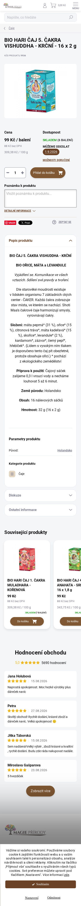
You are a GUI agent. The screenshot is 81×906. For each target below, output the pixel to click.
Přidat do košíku (44, 172)
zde (66, 875)
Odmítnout (53, 897)
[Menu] (75, 5)
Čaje (21, 474)
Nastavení (31, 898)
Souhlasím (42, 884)
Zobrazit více (40, 791)
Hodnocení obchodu (40, 652)
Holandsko (64, 450)
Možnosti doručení (56, 160)
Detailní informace (17, 210)
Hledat (71, 17)
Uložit (12, 222)
